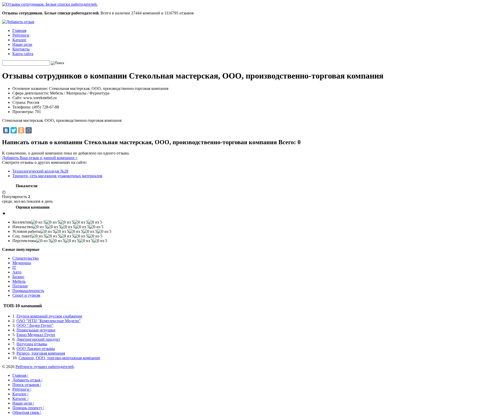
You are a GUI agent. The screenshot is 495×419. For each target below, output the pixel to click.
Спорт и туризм (26, 295)
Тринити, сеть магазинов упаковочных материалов (57, 176)
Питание (20, 286)
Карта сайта (22, 54)
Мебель (19, 281)
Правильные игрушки (35, 330)
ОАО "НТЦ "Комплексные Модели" (48, 321)
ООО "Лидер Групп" (34, 325)
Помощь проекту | (28, 408)
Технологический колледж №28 (40, 171)
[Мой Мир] (29, 130)
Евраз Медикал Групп (35, 334)
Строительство (25, 258)
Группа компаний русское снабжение (49, 316)
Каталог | (20, 394)
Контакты (21, 49)
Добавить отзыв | (27, 380)
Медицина (21, 263)
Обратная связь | (26, 412)
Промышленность (28, 290)
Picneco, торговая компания (40, 353)
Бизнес (18, 277)
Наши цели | (23, 403)
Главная (19, 30)
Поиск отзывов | (26, 384)
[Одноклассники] (21, 130)
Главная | (20, 375)
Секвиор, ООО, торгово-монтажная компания (59, 358)
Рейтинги (20, 35)
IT (14, 267)
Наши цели (22, 44)
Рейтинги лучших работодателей (44, 366)
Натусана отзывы (31, 344)
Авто (16, 272)
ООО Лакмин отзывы (35, 348)
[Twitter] (14, 130)
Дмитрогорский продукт (38, 339)
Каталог (19, 40)
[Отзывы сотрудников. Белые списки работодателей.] (50, 4)
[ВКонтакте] (6, 130)
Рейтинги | (21, 389)
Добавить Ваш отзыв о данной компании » (40, 158)
